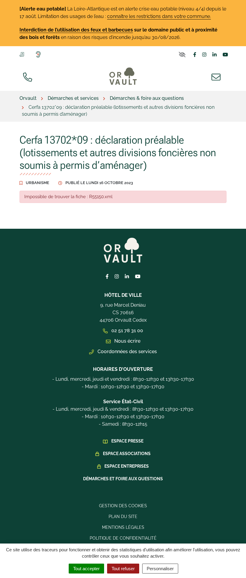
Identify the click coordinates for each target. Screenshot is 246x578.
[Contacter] (217, 76)
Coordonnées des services (126, 351)
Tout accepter (86, 568)
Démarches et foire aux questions (123, 478)
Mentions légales (123, 527)
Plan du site (123, 516)
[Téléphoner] (29, 76)
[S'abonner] (23, 54)
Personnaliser (160, 568)
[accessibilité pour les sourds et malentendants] (39, 54)
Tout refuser (123, 568)
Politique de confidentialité (123, 538)
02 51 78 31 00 (126, 330)
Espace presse (127, 441)
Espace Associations (127, 453)
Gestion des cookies (123, 505)
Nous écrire (126, 341)
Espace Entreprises (126, 466)
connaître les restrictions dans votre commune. (159, 16)
